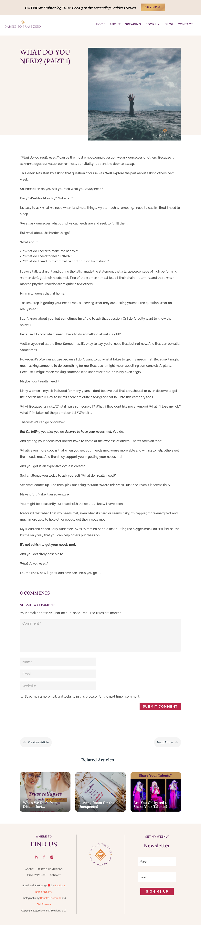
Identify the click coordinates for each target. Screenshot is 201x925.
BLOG (169, 24)
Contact (55, 875)
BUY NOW (153, 7)
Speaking (133, 24)
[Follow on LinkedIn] (36, 857)
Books (150, 24)
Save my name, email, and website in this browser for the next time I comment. (82, 696)
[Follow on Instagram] (52, 857)
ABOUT (115, 24)
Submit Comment (160, 706)
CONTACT (185, 24)
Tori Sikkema (44, 904)
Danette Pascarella (50, 898)
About (29, 869)
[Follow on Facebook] (44, 857)
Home (100, 24)
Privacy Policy (36, 875)
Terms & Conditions (50, 869)
